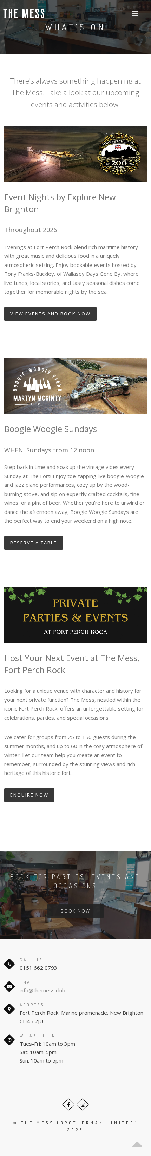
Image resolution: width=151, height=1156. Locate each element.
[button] (135, 13)
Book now (75, 911)
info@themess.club (42, 990)
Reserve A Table (33, 543)
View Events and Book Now (50, 314)
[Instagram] (82, 1104)
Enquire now (29, 795)
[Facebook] (68, 1104)
